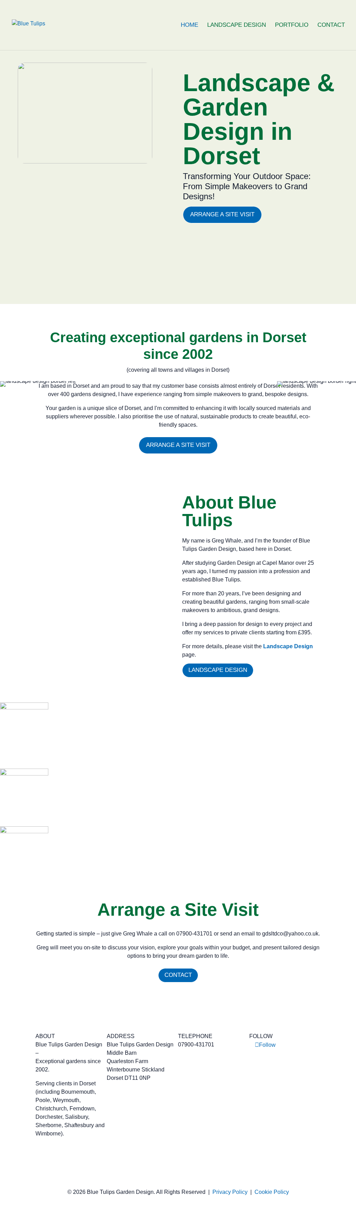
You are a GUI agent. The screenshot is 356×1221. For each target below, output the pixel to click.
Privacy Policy (230, 1192)
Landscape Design (288, 646)
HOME (189, 25)
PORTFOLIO (291, 25)
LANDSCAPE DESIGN (236, 25)
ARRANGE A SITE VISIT (222, 214)
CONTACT (331, 25)
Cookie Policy (271, 1192)
